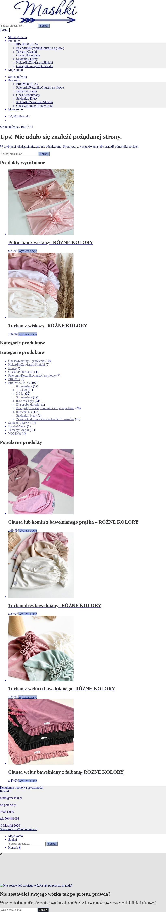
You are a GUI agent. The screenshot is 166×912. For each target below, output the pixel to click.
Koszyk (14, 847)
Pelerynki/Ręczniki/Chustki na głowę (40, 48)
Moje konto (15, 70)
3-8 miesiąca (24, 397)
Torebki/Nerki (17, 426)
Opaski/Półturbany (28, 55)
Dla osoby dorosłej (28, 404)
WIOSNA (14, 433)
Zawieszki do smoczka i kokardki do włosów (45, 419)
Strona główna (17, 37)
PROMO (14, 379)
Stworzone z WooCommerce (18, 829)
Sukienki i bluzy (26, 415)
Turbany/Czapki (26, 51)
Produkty (14, 40)
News (12, 368)
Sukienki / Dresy (27, 59)
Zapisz (43, 909)
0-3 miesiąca (24, 386)
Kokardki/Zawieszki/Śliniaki (34, 62)
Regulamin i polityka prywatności (21, 787)
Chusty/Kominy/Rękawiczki (34, 66)
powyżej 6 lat (24, 411)
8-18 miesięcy (25, 401)
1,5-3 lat (21, 390)
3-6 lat (20, 393)
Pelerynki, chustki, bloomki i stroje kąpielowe (45, 408)
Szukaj (44, 25)
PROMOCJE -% (27, 44)
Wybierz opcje (27, 251)
